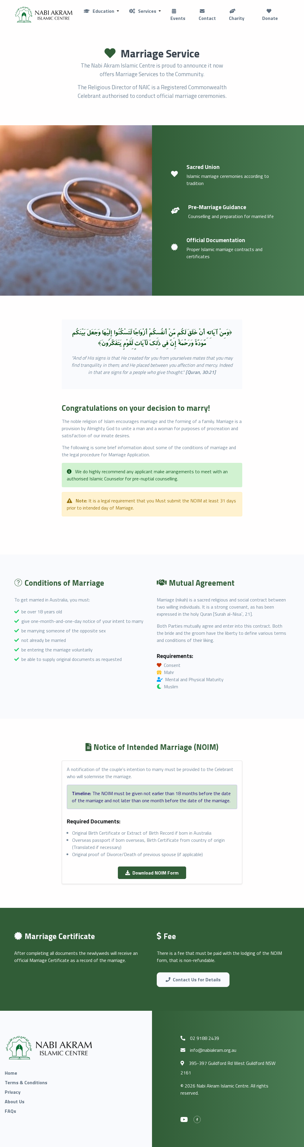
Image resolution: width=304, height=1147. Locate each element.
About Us (14, 1101)
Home (11, 1073)
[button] (101, 11)
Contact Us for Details (197, 979)
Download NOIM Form (155, 872)
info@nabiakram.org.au (213, 1050)
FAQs (10, 1111)
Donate (270, 18)
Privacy (12, 1092)
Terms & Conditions (26, 1082)
